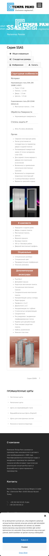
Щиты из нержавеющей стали (21, 408)
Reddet (24, 547)
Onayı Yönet (23, 553)
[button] (45, 515)
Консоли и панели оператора (21, 424)
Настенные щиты (16, 397)
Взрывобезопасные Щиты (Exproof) (23, 413)
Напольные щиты (16, 402)
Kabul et (24, 540)
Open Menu (39, 5)
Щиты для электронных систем (22, 418)
